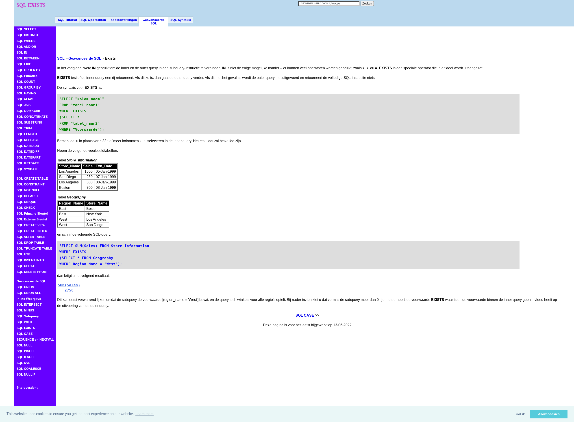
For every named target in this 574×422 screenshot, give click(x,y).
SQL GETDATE (28, 163)
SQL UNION (25, 287)
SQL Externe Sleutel (32, 219)
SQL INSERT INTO (30, 260)
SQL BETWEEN (28, 58)
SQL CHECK (26, 207)
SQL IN (22, 52)
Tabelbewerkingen (123, 20)
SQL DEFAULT (27, 196)
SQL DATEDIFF (28, 151)
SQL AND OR (26, 46)
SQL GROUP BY (29, 87)
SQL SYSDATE (27, 169)
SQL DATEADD (28, 146)
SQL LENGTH (27, 134)
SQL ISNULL (26, 351)
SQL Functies (27, 76)
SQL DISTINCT (28, 35)
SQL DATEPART (29, 157)
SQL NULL (25, 345)
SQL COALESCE (29, 368)
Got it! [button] (520, 414)
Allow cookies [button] (549, 414)
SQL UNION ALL (29, 293)
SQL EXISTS (26, 328)
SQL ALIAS (25, 99)
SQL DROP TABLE (30, 242)
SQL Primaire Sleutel (32, 213)
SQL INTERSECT (29, 304)
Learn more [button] (144, 414)
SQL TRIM (24, 128)
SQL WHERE (26, 41)
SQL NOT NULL (28, 190)
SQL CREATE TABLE (32, 178)
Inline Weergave (29, 298)
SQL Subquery (28, 316)
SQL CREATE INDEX (32, 231)
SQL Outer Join (28, 111)
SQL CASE (305, 315)
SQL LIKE (24, 64)
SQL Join (24, 105)
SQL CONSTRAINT (31, 184)
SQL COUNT (26, 81)
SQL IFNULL (26, 357)
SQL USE (23, 254)
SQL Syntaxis (180, 20)
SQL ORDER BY (28, 70)
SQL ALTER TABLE (31, 237)
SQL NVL (23, 363)
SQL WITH (24, 322)
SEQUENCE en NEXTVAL (35, 339)
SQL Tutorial (67, 20)
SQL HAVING (26, 93)
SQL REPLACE (28, 140)
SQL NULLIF (26, 374)
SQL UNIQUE (26, 202)
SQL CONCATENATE (32, 116)
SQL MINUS (25, 310)
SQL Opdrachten (93, 20)
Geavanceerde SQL (154, 21)
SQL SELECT (26, 29)
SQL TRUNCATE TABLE (34, 248)
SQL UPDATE (27, 266)
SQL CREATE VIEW (31, 225)
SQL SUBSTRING (29, 122)
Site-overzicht (27, 387)
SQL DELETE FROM (32, 272)
